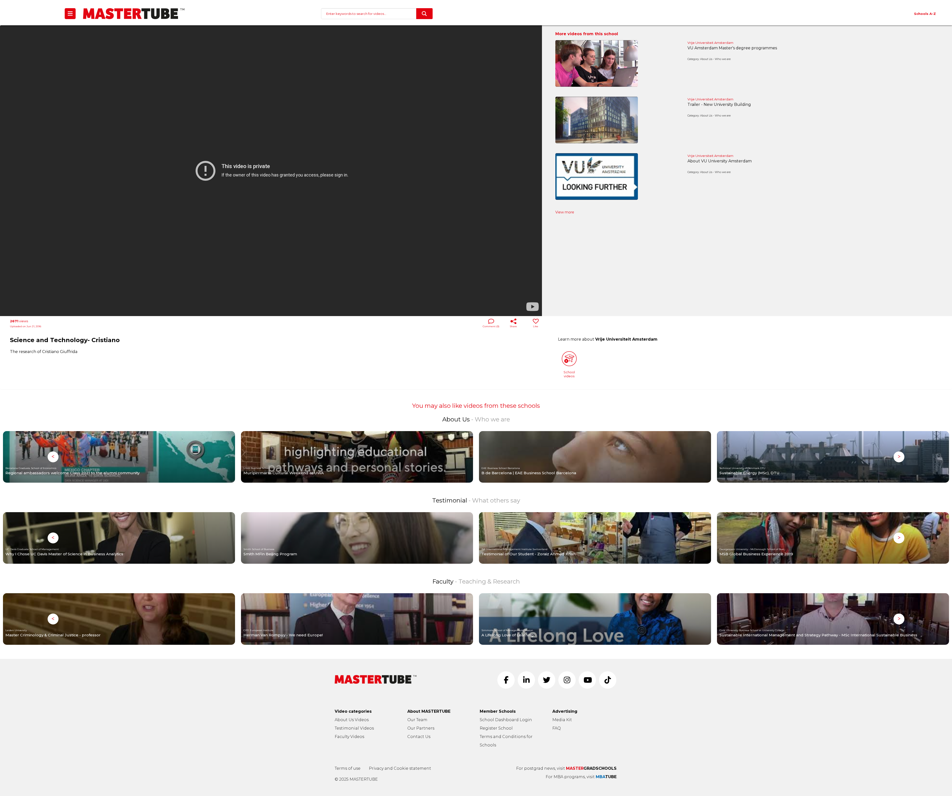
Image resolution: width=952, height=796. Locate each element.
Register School (496, 728)
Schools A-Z (925, 14)
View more (564, 212)
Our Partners (420, 728)
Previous (53, 456)
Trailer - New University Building (719, 104)
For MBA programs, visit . (581, 776)
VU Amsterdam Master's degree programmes (732, 48)
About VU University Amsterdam (719, 161)
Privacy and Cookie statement (400, 768)
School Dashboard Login (506, 719)
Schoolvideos (569, 374)
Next (898, 456)
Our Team (417, 719)
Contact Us (418, 736)
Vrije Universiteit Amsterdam (710, 43)
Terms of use (347, 768)
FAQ (556, 728)
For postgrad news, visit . (566, 768)
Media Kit (562, 719)
